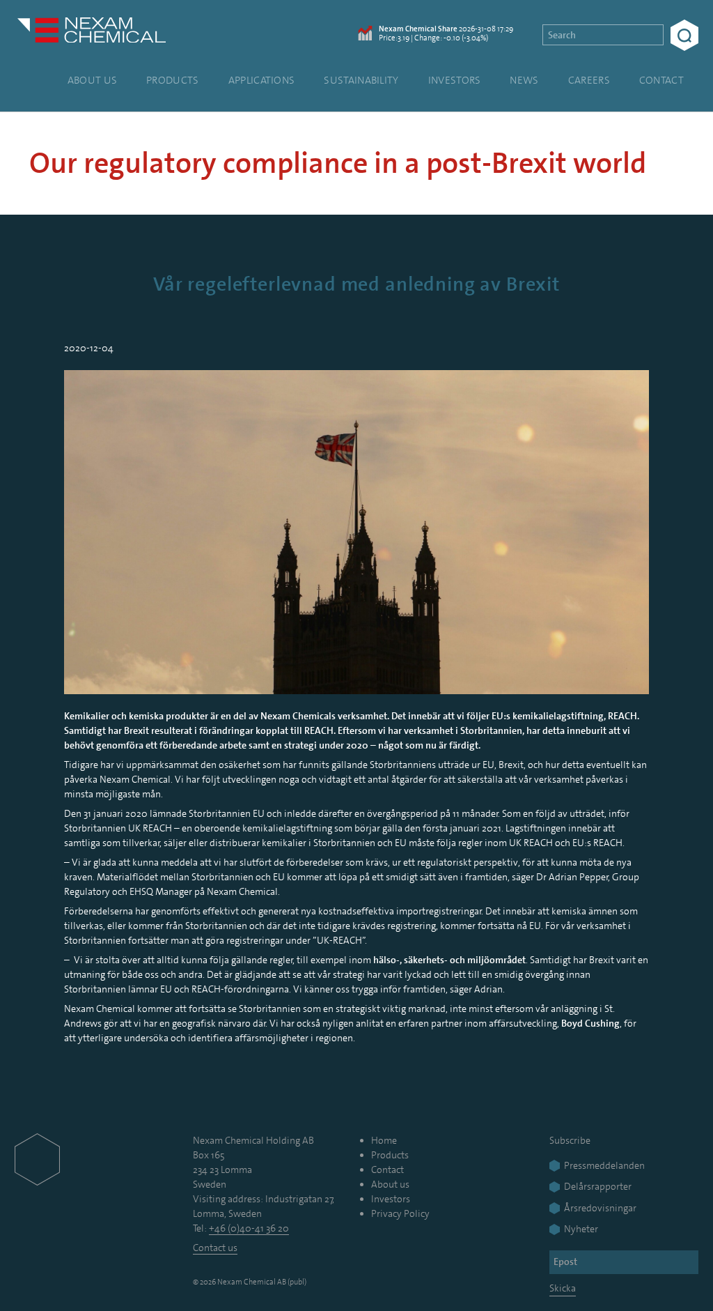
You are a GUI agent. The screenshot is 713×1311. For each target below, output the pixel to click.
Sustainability (361, 80)
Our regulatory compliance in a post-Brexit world (337, 163)
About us (92, 80)
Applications (261, 80)
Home (384, 1140)
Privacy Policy (400, 1213)
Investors (454, 80)
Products (172, 80)
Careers (589, 80)
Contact (661, 80)
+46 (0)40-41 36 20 (249, 1228)
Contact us (215, 1247)
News (524, 80)
